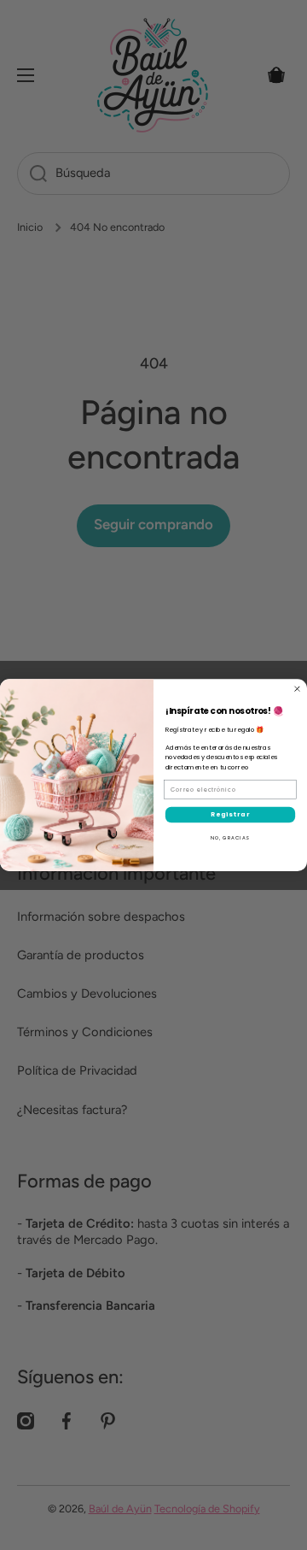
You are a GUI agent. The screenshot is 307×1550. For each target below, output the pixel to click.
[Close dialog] (298, 689)
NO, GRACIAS (230, 837)
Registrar (230, 814)
